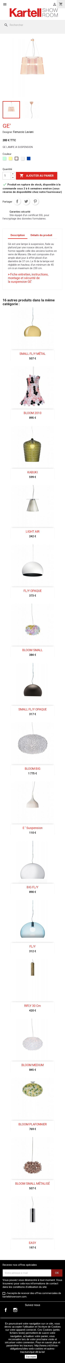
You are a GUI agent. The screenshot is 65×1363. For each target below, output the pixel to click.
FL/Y (32, 946)
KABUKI (32, 472)
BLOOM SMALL (32, 650)
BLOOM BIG (32, 768)
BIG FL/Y (32, 887)
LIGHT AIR (32, 531)
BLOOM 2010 (32, 413)
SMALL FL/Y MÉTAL (32, 353)
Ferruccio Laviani (23, 132)
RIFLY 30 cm (32, 1006)
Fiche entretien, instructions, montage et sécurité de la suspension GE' (28, 278)
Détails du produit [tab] (41, 235)
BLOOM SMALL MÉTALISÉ (32, 1183)
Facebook (5, 1310)
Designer (7, 132)
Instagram (15, 1310)
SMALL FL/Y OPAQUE (32, 709)
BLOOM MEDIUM (32, 1065)
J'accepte (31, 1356)
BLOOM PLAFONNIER (33, 1124)
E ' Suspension (32, 828)
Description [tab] (18, 235)
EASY (32, 1243)
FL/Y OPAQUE (33, 591)
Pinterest (35, 201)
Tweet (26, 201)
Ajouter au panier (37, 176)
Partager (17, 201)
